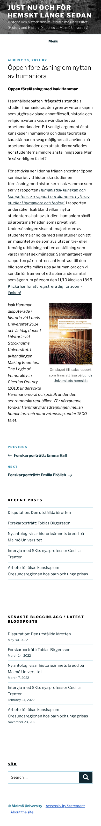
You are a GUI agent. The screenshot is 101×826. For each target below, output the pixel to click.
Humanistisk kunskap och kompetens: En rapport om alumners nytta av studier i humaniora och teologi (49, 196)
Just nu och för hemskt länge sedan (50, 11)
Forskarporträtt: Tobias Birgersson (39, 523)
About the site (21, 812)
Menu (53, 41)
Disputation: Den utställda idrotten (39, 512)
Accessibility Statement (65, 806)
